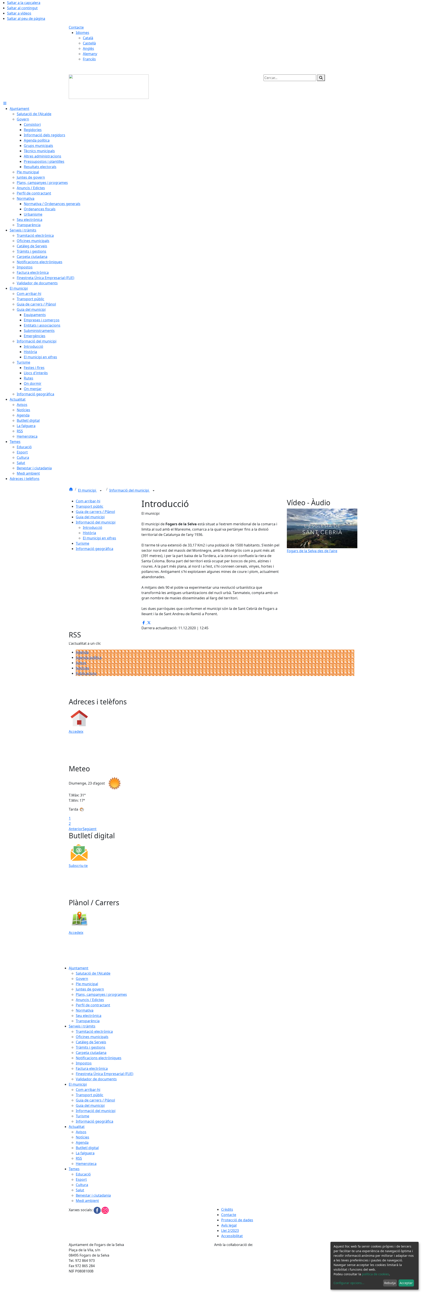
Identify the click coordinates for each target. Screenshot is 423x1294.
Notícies (82, 668)
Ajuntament (78, 968)
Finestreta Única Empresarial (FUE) (104, 1073)
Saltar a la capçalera (23, 2)
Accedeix (76, 731)
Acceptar (406, 1283)
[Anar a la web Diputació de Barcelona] (284, 1270)
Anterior (76, 828)
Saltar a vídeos (19, 13)
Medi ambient (87, 1200)
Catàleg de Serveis (91, 1042)
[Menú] (5, 103)
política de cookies (375, 1274)
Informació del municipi (129, 490)
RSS (79, 1158)
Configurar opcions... (349, 1283)
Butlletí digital (87, 1147)
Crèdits (227, 1209)
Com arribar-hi (88, 501)
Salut (80, 1190)
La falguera (85, 1153)
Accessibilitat (232, 1235)
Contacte (76, 27)
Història (89, 532)
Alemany (90, 53)
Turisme (82, 543)
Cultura (82, 1184)
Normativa (84, 1010)
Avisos (81, 662)
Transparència (88, 1020)
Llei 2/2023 (230, 1230)
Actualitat (77, 1126)
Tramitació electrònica (94, 1031)
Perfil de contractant (93, 1005)
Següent (89, 828)
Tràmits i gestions (90, 1047)
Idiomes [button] (82, 32)
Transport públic (89, 506)
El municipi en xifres (99, 538)
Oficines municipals (92, 1036)
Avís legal (229, 1225)
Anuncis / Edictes (90, 999)
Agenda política (89, 657)
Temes (74, 1168)
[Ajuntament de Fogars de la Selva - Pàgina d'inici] (109, 86)
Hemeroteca (86, 1163)
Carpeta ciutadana (91, 1052)
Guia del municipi (90, 517)
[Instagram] (105, 1210)
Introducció (92, 527)
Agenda (82, 652)
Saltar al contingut (22, 8)
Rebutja (390, 1283)
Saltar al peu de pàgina (26, 18)
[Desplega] (100, 491)
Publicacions (86, 673)
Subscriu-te (78, 865)
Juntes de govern (90, 989)
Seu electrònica (88, 1015)
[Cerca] (321, 77)
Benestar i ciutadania (93, 1195)
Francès (89, 59)
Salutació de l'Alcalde (93, 973)
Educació (83, 1174)
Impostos (84, 1063)
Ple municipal (87, 983)
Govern (82, 978)
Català (88, 37)
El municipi (87, 490)
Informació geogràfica (94, 548)
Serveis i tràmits (82, 1026)
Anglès (88, 48)
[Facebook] (98, 1210)
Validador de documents (96, 1079)
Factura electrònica (92, 1068)
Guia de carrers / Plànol (95, 511)
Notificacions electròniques (98, 1057)
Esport (81, 1179)
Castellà (89, 43)
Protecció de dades (237, 1220)
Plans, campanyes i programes (101, 994)
